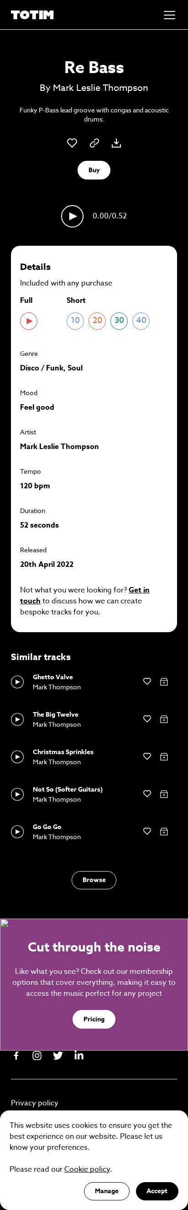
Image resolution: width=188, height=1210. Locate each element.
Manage (107, 1191)
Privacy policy (34, 1103)
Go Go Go (47, 827)
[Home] (32, 15)
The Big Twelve (55, 714)
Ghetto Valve (53, 677)
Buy (94, 170)
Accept (156, 1191)
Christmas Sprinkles (63, 752)
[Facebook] (16, 1056)
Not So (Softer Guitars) (68, 789)
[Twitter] (58, 1056)
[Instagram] (37, 1056)
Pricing (94, 1019)
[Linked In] (79, 1056)
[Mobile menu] (169, 15)
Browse (94, 880)
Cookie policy (87, 1169)
